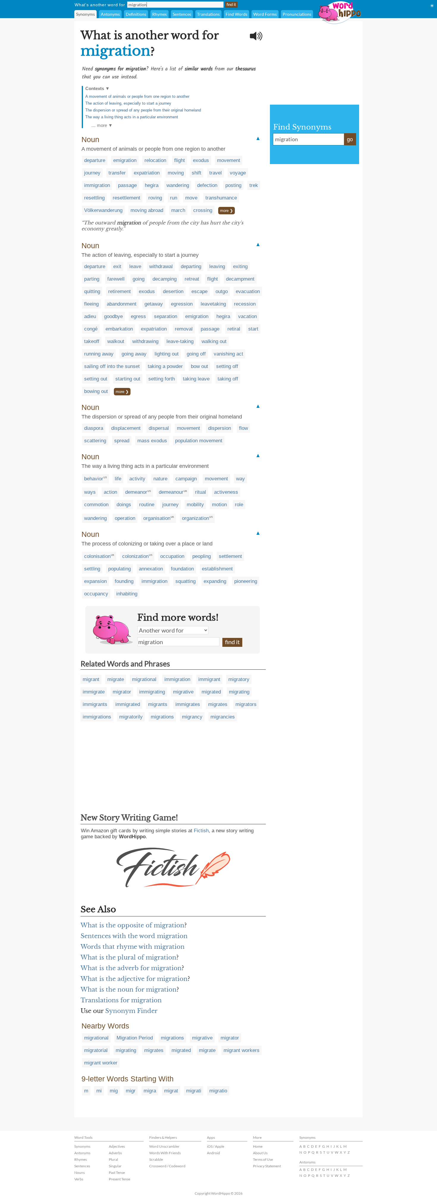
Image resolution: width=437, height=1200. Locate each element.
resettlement (126, 198)
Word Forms (265, 14)
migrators (246, 704)
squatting (185, 581)
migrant (91, 679)
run (173, 198)
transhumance (221, 198)
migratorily (131, 717)
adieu (90, 316)
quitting (92, 291)
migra (150, 1091)
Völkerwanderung (103, 210)
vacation (247, 316)
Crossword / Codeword (167, 1166)
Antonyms (110, 14)
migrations (162, 717)
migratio (218, 1091)
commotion (96, 504)
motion (219, 504)
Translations (208, 14)
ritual (200, 492)
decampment (240, 279)
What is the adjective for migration (134, 978)
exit (117, 266)
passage (127, 185)
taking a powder (165, 366)
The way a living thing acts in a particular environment (131, 117)
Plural (113, 1159)
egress (138, 316)
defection (207, 185)
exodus (201, 160)
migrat (171, 1091)
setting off (227, 366)
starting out (127, 379)
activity (137, 479)
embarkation (119, 329)
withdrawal (161, 266)
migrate (115, 679)
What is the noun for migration (129, 989)
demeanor (136, 492)
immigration (97, 185)
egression (182, 304)
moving (176, 173)
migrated (211, 692)
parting (91, 279)
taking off (228, 379)
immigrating (152, 692)
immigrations (97, 717)
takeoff (91, 341)
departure (94, 160)
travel (215, 173)
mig (114, 1091)
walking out (214, 341)
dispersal (159, 428)
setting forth (161, 379)
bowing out (96, 391)
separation (165, 316)
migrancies (222, 717)
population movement (198, 440)
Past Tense (117, 1172)
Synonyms (85, 14)
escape (199, 291)
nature (160, 479)
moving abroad (147, 210)
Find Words (236, 14)
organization (195, 518)
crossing (202, 210)
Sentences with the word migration (134, 936)
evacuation (248, 291)
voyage (238, 173)
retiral (233, 329)
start (253, 329)
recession (245, 304)
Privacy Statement (267, 1166)
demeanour (171, 492)
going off (196, 354)
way (240, 479)
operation (125, 518)
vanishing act (228, 354)
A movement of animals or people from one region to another (137, 96)
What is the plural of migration (128, 957)
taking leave (196, 379)
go (350, 139)
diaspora (93, 428)
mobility (195, 504)
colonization (135, 556)
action (110, 492)
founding (124, 581)
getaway (153, 304)
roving (155, 198)
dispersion (219, 428)
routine (146, 504)
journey (92, 173)
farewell (116, 279)
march (178, 210)
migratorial (96, 1050)
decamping (165, 279)
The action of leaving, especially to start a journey (128, 103)
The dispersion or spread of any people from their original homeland (143, 110)
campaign (186, 479)
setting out (95, 379)
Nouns (79, 1172)
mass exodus (152, 440)
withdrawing (145, 341)
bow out (199, 366)
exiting (240, 266)
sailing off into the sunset (112, 366)
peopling (201, 556)
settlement (230, 556)
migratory (238, 679)
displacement (126, 428)
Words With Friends (165, 1153)
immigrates (187, 704)
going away (134, 354)
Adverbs (115, 1153)
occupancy (96, 594)
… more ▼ (102, 125)
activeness (226, 492)
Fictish (201, 830)
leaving (217, 266)
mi (99, 1091)
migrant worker (100, 1063)
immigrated (127, 704)
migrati (193, 1091)
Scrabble (156, 1159)
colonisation (97, 556)
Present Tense (119, 1179)
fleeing (91, 304)
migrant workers (242, 1050)
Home (257, 1146)
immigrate (94, 692)
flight (179, 160)
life (118, 479)
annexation (151, 569)
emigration (124, 160)
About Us (260, 1153)
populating (119, 569)
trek (253, 185)
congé (91, 329)
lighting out (167, 354)
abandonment (121, 304)
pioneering (245, 581)
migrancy (192, 717)
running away (99, 354)
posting (233, 185)
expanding (215, 581)
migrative (183, 692)
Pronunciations (297, 14)
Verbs (78, 1179)
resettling (94, 198)
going (138, 279)
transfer (117, 173)
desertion (173, 291)
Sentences (182, 14)
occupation (172, 556)
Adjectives (117, 1146)
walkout (115, 341)
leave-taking (180, 341)
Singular (115, 1166)
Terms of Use (263, 1159)
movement (228, 160)
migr (131, 1091)
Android (213, 1153)
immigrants (95, 704)
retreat (192, 279)
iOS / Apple (215, 1146)
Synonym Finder (131, 1011)
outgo (222, 291)
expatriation (147, 173)
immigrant (209, 679)
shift (196, 173)
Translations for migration (121, 1000)
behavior (93, 479)
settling (92, 569)
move (191, 198)
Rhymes (159, 14)
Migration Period (135, 1038)
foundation (182, 569)
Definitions (136, 14)
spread (121, 440)
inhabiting (126, 594)
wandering (177, 185)
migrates (217, 704)
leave (135, 266)
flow (243, 428)
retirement (119, 291)
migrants (157, 704)
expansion (95, 581)
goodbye (113, 316)
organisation (156, 518)
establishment (217, 569)
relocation (155, 160)
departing (191, 266)
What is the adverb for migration (131, 968)
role (239, 504)
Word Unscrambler (164, 1146)
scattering (95, 440)
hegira (151, 185)
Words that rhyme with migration (133, 946)
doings (124, 504)
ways (90, 492)
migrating (239, 692)
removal (184, 329)
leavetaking (213, 304)
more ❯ (226, 210)
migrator (122, 692)
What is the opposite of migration (132, 925)
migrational (144, 679)
